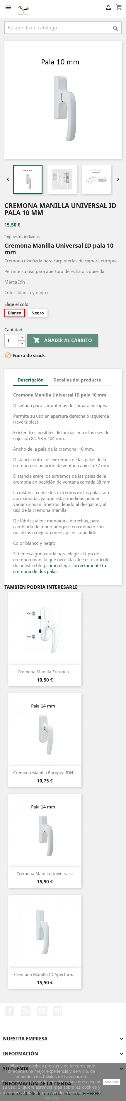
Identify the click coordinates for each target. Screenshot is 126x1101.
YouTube (42, 1011)
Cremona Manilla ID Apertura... (45, 974)
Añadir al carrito (62, 340)
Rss (25, 1011)
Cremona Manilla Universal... (44, 873)
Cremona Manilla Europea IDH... (44, 772)
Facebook (9, 1011)
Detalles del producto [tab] (77, 380)
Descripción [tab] (31, 380)
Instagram (57, 1011)
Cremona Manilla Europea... (45, 671)
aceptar (112, 1082)
